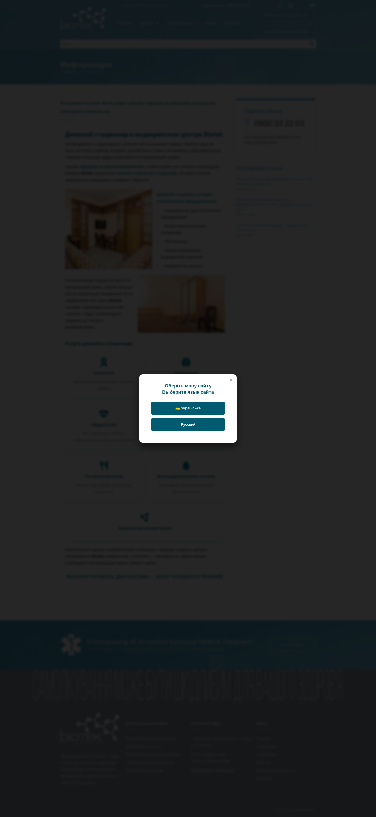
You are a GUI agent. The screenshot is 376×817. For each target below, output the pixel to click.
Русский (188, 424)
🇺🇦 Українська (188, 408)
